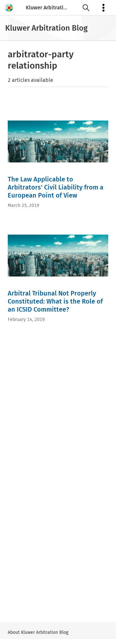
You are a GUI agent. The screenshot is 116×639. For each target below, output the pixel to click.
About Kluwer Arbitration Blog (38, 632)
